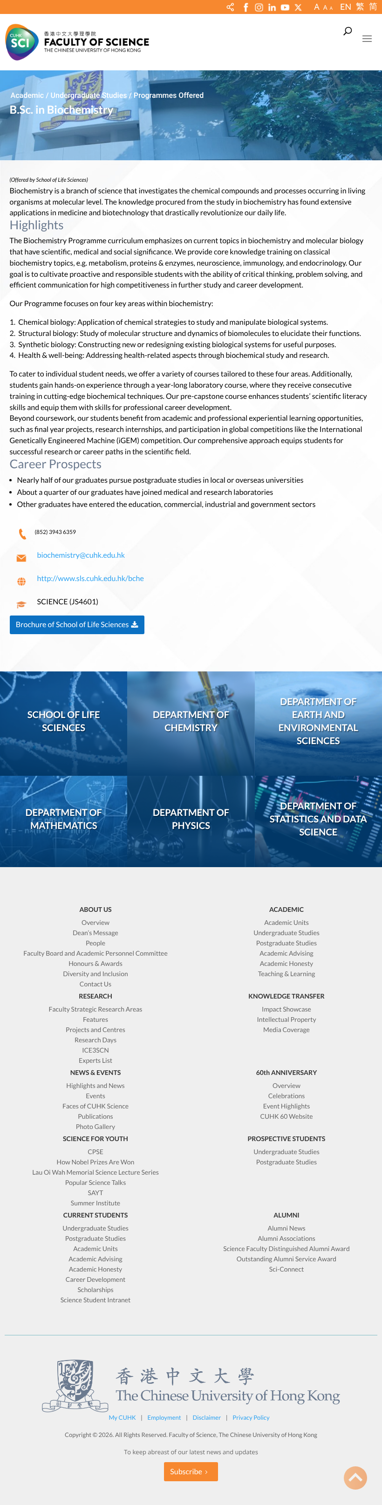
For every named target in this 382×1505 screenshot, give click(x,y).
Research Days (95, 1040)
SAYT (95, 1193)
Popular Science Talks (95, 1182)
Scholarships (95, 1289)
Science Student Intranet (96, 1300)
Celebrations (286, 1096)
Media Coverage (286, 1029)
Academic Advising (286, 953)
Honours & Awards (95, 963)
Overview (95, 922)
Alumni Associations (286, 1238)
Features (95, 1019)
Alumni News (286, 1228)
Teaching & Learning (286, 974)
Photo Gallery (96, 1126)
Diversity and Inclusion (95, 974)
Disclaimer (206, 1417)
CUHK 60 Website (286, 1116)
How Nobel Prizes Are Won (96, 1162)
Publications (95, 1116)
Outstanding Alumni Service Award (286, 1259)
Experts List (95, 1060)
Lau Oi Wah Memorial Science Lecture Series (95, 1172)
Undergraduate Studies (286, 933)
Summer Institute (95, 1203)
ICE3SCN (95, 1050)
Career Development (95, 1279)
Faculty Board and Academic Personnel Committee (95, 953)
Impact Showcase (286, 1009)
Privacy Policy (250, 1417)
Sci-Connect (286, 1269)
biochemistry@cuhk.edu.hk (81, 555)
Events (95, 1096)
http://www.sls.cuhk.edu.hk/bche (90, 578)
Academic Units (286, 922)
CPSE (95, 1152)
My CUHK (122, 1417)
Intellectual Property (286, 1019)
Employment (164, 1417)
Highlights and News (95, 1085)
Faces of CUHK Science (95, 1106)
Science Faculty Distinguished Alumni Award (286, 1248)
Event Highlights (286, 1106)
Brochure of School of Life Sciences (72, 624)
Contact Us (95, 984)
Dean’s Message (95, 933)
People (95, 943)
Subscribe (186, 1471)
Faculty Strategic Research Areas (96, 1009)
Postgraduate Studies (286, 943)
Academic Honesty (287, 963)
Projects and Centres (95, 1029)
